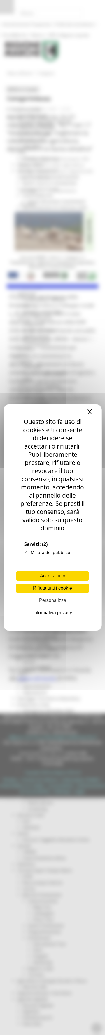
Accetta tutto (52, 575)
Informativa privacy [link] (52, 612)
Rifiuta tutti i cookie (52, 588)
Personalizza (52, 600)
